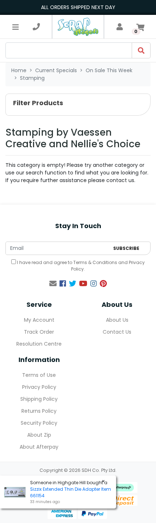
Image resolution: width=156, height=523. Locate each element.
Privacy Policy (39, 387)
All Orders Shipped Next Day (78, 7)
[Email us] (53, 283)
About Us (117, 320)
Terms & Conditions (95, 262)
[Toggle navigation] (15, 27)
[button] (78, 104)
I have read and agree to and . (80, 265)
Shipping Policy (39, 399)
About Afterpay (39, 446)
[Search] (141, 50)
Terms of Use (39, 375)
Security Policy (39, 423)
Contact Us (117, 331)
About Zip (39, 434)
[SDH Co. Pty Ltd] (78, 26)
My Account (39, 320)
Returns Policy (39, 411)
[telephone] (36, 26)
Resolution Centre (39, 343)
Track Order (39, 331)
